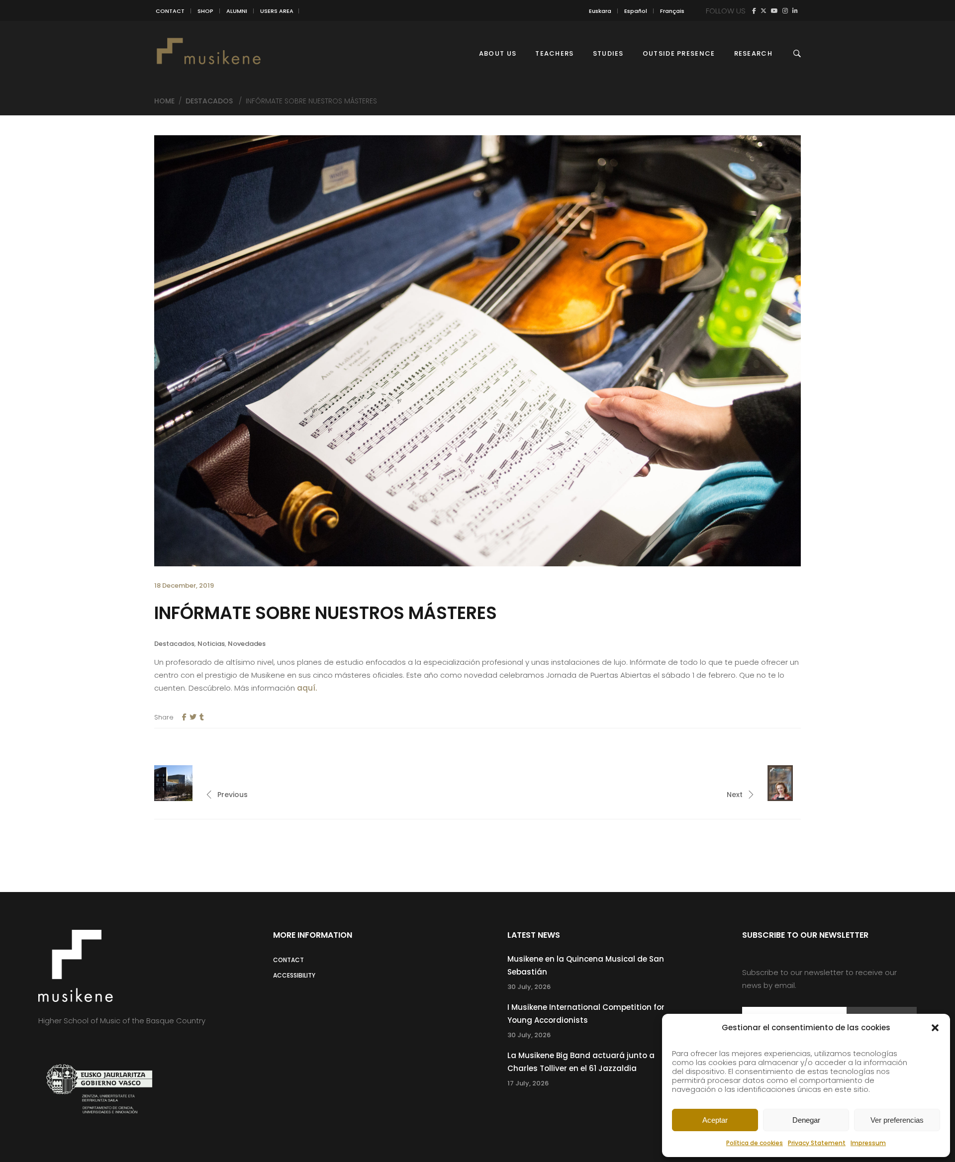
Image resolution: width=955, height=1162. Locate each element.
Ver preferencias (897, 1120)
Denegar (806, 1120)
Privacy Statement (817, 1143)
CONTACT (170, 11)
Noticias (211, 643)
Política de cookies (754, 1143)
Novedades (247, 643)
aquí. (307, 688)
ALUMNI (236, 11)
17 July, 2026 (528, 1083)
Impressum (868, 1143)
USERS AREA (276, 11)
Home (164, 101)
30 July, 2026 (529, 986)
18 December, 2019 (184, 585)
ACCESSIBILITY (294, 975)
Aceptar (715, 1120)
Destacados (209, 101)
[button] (935, 1028)
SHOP (205, 11)
